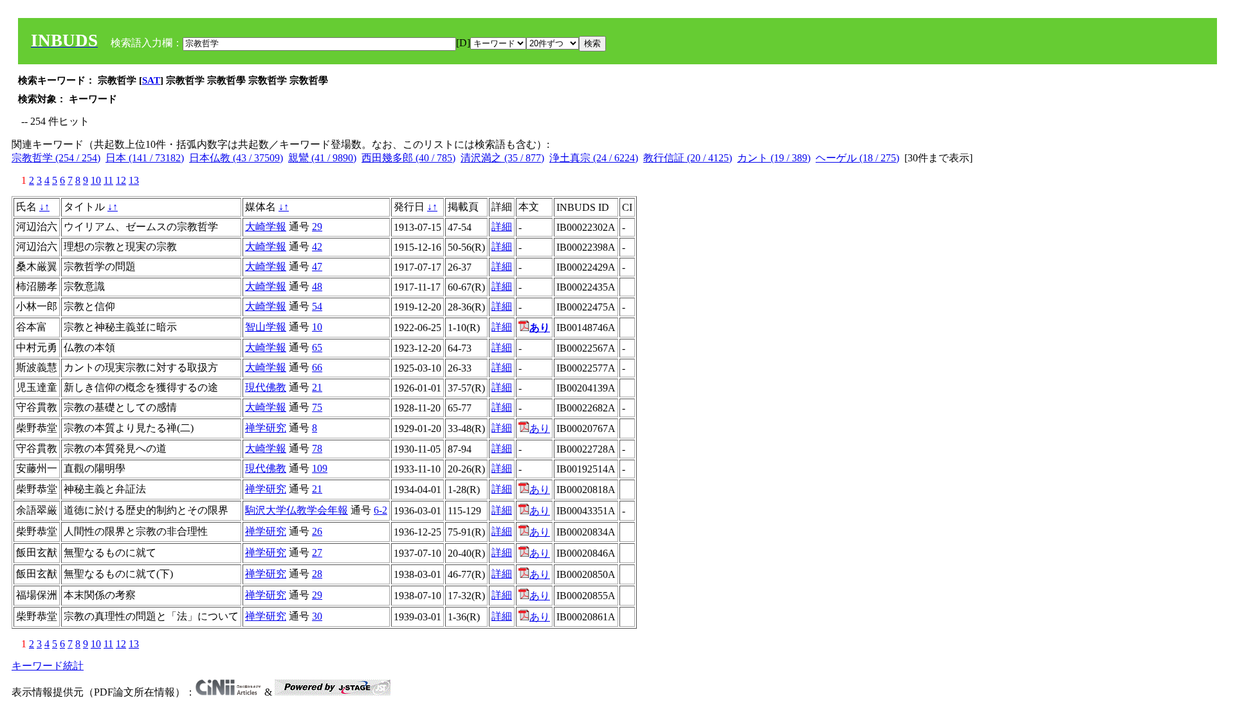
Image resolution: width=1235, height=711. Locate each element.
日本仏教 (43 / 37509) (236, 157)
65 (317, 347)
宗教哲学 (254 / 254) (56, 157)
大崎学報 (265, 226)
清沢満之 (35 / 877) (502, 157)
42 (317, 246)
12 (121, 180)
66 (317, 367)
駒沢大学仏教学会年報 (296, 510)
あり (539, 428)
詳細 (501, 226)
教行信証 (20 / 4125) (687, 157)
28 (317, 573)
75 (317, 407)
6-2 (380, 510)
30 (317, 616)
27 (317, 552)
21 (317, 387)
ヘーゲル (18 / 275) (857, 157)
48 (317, 286)
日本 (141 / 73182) (144, 157)
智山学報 (265, 326)
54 (317, 306)
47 (317, 266)
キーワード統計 (48, 665)
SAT (151, 80)
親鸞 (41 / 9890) (322, 157)
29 (317, 226)
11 (108, 180)
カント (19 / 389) (773, 157)
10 (96, 180)
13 (134, 180)
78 (317, 448)
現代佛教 (265, 387)
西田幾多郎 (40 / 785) (408, 157)
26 (317, 531)
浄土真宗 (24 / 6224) (593, 157)
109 (319, 468)
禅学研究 (265, 427)
